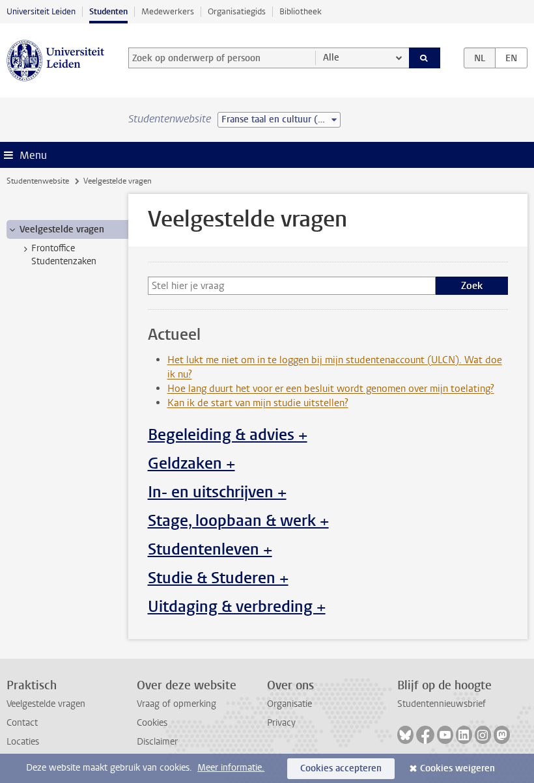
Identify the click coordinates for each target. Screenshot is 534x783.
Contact (22, 723)
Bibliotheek (300, 11)
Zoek (472, 285)
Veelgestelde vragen (46, 704)
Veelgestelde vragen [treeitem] (62, 229)
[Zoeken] (424, 58)
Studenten (108, 11)
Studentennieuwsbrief (441, 704)
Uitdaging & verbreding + (237, 606)
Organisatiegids (237, 11)
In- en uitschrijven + (217, 492)
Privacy (281, 723)
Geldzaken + (191, 463)
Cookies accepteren (341, 768)
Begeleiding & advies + (227, 434)
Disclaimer (157, 741)
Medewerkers (167, 11)
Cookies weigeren (457, 768)
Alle (331, 57)
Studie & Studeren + (218, 578)
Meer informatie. (230, 768)
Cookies (152, 723)
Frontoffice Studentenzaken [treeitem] (63, 254)
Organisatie (289, 704)
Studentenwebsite (38, 181)
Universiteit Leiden (41, 11)
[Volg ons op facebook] (425, 735)
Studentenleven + (210, 549)
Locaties (23, 741)
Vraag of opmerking (176, 704)
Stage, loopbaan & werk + (238, 520)
